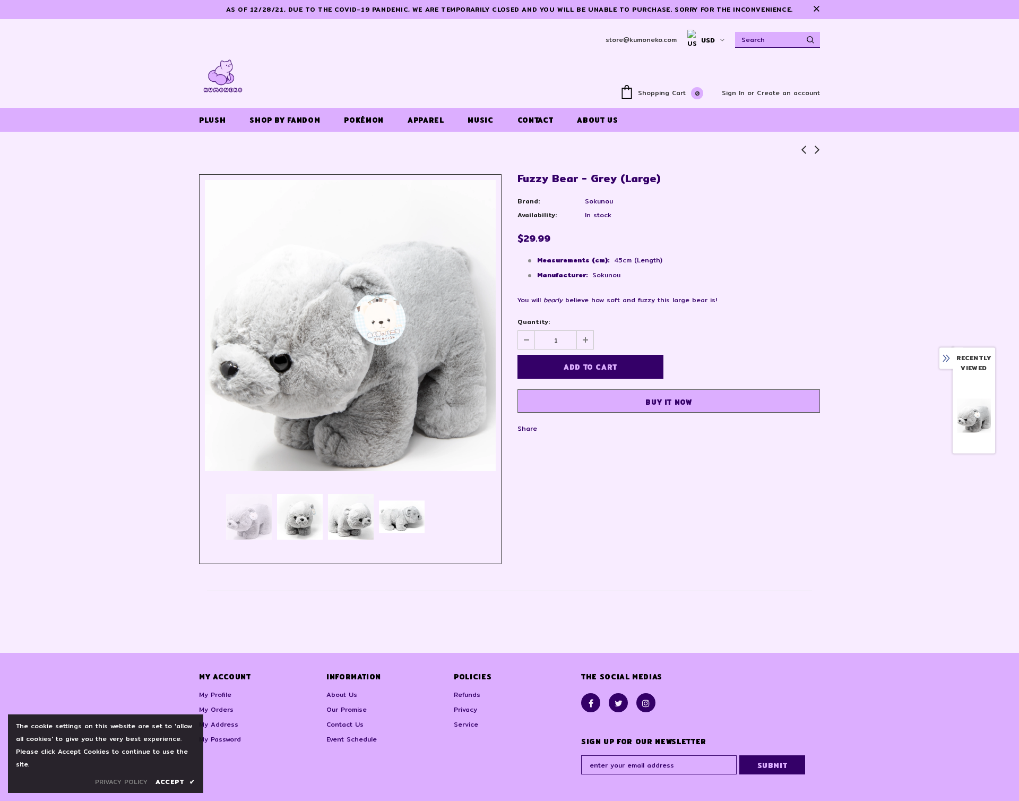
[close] (816, 9)
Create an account (788, 93)
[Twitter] (618, 702)
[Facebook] (590, 702)
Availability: (537, 215)
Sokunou (599, 201)
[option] (350, 325)
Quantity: (533, 322)
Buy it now (668, 402)
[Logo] (223, 76)
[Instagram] (645, 702)
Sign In (734, 93)
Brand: (528, 201)
